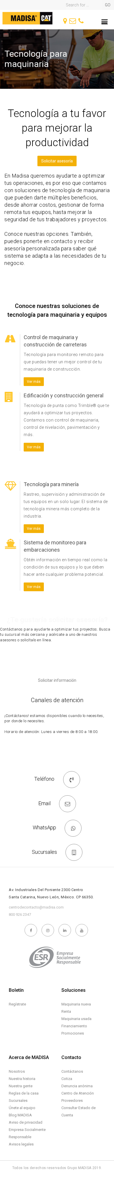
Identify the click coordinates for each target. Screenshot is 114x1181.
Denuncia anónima (77, 1086)
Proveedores (72, 1100)
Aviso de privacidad (25, 1122)
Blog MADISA (20, 1115)
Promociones (72, 1033)
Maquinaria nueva (76, 1004)
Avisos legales (21, 1144)
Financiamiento (74, 1026)
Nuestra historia (22, 1078)
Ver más (34, 382)
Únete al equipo (22, 1108)
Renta (66, 1011)
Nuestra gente (20, 1086)
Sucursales (18, 1100)
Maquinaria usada (76, 1019)
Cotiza (66, 1078)
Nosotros (17, 1071)
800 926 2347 (20, 914)
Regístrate (17, 1004)
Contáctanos (72, 1071)
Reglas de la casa (24, 1093)
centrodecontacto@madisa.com (36, 907)
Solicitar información (57, 680)
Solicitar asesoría (57, 161)
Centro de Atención (77, 1093)
